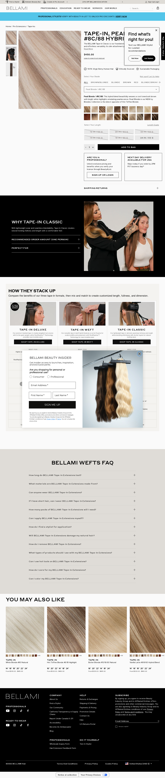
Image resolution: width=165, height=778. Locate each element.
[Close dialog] (139, 353)
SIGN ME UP (52, 404)
